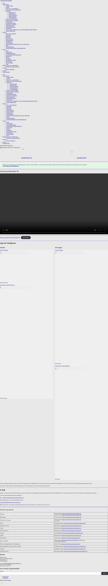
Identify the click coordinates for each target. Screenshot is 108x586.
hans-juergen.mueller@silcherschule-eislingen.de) (75, 551)
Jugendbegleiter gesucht (11, 60)
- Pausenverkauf (9, 123)
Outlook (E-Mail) (4, 250)
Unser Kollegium (9, 39)
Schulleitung (8, 35)
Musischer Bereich (12, 16)
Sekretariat (8, 36)
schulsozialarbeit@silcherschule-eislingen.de (10, 502)
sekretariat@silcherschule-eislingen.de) (70, 540)
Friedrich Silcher (9, 5)
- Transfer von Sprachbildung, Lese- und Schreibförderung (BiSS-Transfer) (22, 101)
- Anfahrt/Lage (9, 127)
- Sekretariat (8, 107)
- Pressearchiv (9, 130)
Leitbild (7, 7)
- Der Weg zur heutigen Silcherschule (13, 81)
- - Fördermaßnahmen (13, 89)
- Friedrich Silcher (10, 77)
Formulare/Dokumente (10, 53)
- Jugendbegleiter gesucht (11, 131)
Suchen (1, 571)
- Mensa (7, 117)
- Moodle (8, 128)
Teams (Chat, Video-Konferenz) (7, 285)
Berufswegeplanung (13, 15)
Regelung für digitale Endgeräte (12, 66)
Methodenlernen (12, 13)
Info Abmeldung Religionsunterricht (13, 54)
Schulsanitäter (9, 28)
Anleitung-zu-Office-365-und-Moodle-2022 (10, 237)
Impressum (5, 577)
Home (1, 147)
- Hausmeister (9, 109)
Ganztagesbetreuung (10, 46)
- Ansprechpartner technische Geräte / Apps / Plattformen (18, 115)
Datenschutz (6, 576)
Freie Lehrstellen (9, 62)
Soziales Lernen (12, 12)
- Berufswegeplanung (10, 97)
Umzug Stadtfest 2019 (10, 31)
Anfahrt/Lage (8, 56)
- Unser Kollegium (10, 110)
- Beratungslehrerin (10, 111)
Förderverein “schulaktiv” (11, 24)
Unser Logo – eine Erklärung (12, 8)
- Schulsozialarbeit (10, 114)
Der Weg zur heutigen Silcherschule (13, 9)
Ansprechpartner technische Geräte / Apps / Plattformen (17, 44)
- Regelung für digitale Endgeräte (13, 138)
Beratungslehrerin (9, 40)
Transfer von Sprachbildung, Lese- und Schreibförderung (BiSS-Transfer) (21, 29)
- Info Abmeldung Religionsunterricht (14, 126)
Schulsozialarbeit (9, 42)
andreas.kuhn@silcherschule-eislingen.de (71, 514)
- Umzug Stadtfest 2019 (11, 102)
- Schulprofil (8, 82)
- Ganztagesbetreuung (10, 118)
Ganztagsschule (9, 21)
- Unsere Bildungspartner (11, 98)
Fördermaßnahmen (13, 17)
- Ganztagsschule (9, 93)
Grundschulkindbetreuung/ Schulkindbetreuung (15, 48)
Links (7, 64)
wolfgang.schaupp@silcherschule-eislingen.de (74, 523)
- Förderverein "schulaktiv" (11, 95)
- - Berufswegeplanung (13, 86)
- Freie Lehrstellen (10, 134)
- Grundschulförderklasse (11, 94)
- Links (7, 135)
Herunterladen (26, 237)
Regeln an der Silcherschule (11, 19)
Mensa (7, 45)
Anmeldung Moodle (81, 157)
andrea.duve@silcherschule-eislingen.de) (70, 537)
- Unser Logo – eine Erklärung (12, 79)
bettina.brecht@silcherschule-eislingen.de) (71, 513)
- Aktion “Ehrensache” (10, 140)
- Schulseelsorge (9, 113)
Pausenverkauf (9, 52)
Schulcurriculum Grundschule (12, 20)
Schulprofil (8, 11)
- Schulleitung (9, 106)
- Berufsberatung (9, 132)
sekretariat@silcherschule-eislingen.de (12, 563)
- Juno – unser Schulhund (11, 105)
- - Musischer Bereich (13, 87)
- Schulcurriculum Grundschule (12, 91)
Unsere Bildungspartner (11, 27)
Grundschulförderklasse (11, 23)
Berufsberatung (9, 61)
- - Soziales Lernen (13, 83)
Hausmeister (8, 37)
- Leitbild (8, 78)
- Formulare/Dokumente (11, 124)
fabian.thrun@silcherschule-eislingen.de (70, 544)
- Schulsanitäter (9, 99)
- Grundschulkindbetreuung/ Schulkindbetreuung (16, 119)
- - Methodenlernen (13, 85)
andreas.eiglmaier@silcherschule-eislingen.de (13, 497)
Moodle (7, 57)
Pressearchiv (8, 58)
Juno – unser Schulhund (11, 33)
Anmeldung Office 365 (26, 157)
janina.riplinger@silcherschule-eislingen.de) (73, 533)
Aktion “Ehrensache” (10, 69)
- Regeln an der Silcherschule (12, 90)
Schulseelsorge (9, 41)
